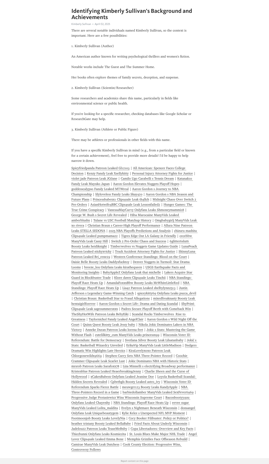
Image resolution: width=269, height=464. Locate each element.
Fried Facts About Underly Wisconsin (160, 423)
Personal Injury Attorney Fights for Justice (162, 173)
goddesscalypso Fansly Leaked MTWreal (100, 189)
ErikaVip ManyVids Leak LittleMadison (153, 345)
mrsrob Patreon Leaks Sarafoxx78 (95, 366)
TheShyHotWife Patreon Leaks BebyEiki (99, 314)
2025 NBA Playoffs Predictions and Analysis (140, 231)
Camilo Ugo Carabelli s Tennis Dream (147, 178)
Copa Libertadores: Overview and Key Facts (162, 429)
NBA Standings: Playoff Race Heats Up (141, 403)
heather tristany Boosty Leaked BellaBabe (101, 423)
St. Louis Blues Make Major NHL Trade (157, 434)
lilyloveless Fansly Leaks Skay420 (118, 194)
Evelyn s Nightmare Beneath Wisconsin (149, 408)
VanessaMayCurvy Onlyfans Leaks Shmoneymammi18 (146, 210)
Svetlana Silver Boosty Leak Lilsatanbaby (154, 340)
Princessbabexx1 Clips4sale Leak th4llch (121, 199)
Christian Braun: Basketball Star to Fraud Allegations (112, 298)
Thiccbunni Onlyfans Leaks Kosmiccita (98, 434)
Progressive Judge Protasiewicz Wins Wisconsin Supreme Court (116, 397)
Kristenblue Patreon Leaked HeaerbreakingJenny (106, 371)
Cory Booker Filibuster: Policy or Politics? (159, 418)
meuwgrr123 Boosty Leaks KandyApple (150, 387)
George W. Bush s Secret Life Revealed (99, 215)
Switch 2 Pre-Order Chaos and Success (138, 241)
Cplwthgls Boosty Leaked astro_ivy (135, 382)
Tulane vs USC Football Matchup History (122, 220)
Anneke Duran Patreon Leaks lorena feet (114, 330)
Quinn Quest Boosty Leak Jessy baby (109, 325)
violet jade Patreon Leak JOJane (94, 178)
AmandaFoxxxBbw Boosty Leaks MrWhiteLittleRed (143, 283)
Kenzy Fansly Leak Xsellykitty (108, 173)
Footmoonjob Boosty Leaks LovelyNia (98, 418)
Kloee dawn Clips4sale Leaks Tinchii (140, 278)
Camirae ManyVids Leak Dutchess (95, 444)
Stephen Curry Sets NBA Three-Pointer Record (138, 356)
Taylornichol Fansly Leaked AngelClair (116, 319)
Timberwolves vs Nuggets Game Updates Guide (144, 246)
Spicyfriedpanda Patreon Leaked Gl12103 (100, 168)
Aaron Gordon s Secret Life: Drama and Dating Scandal (138, 304)
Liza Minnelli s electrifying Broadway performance (159, 366)
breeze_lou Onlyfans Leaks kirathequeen (113, 267)
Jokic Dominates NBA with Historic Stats (157, 361)
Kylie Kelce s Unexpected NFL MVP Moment (153, 413)
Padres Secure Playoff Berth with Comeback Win (156, 309)
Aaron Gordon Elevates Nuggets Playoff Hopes (146, 184)
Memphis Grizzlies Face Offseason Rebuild (157, 439)
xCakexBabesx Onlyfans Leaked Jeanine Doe (122, 377)
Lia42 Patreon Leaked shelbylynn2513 (148, 288)
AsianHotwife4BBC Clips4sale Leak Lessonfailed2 (125, 204)
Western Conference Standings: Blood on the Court (150, 257)
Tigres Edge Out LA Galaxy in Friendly (148, 236)
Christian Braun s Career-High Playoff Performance (124, 225)
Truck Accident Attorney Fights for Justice (145, 251)
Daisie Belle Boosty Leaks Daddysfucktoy (100, 262)
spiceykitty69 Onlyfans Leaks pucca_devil (166, 293)
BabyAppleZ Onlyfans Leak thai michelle (132, 272)
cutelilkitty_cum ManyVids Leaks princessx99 (127, 335)
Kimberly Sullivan (81, 24)
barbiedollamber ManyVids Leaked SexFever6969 (158, 392)
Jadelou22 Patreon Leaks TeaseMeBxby (99, 429)
